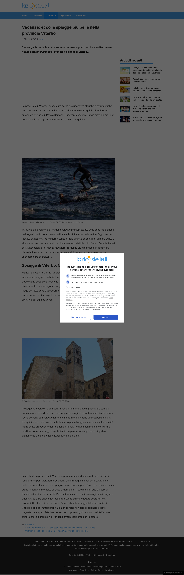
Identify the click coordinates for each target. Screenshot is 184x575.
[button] (92, 287)
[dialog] (92, 288)
